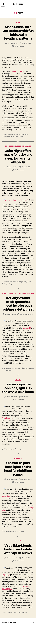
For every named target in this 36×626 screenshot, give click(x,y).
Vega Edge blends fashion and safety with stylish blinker (18, 549)
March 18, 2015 (26, 167)
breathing (17, 134)
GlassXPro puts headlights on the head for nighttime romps (18, 468)
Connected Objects (13, 146)
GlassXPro (6, 496)
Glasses (7, 531)
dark (5, 612)
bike (13, 368)
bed (5, 134)
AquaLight (27, 328)
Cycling (5, 293)
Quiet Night (23, 200)
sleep (12, 137)
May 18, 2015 (26, 43)
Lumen (14, 418)
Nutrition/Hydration (25, 293)
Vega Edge (6, 575)
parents (23, 282)
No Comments (19, 46)
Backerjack (18, 4)
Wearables (18, 458)
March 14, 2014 (26, 558)
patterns (7, 137)
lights (22, 368)
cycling (17, 368)
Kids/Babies (26, 146)
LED (11, 531)
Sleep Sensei (17, 71)
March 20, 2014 (26, 397)
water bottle (8, 370)
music (15, 282)
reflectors (17, 449)
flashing (10, 612)
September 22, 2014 (26, 314)
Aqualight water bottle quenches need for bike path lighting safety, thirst (18, 303)
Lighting (12, 293)
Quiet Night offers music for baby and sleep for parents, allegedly (18, 156)
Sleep (18, 22)
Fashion (18, 541)
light (22, 134)
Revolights (6, 418)
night (26, 134)
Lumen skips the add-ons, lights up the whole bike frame (18, 388)
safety (31, 368)
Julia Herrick (14, 43)
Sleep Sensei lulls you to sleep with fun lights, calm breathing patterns (18, 32)
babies (6, 282)
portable (24, 612)
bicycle (6, 449)
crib (10, 282)
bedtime (10, 134)
